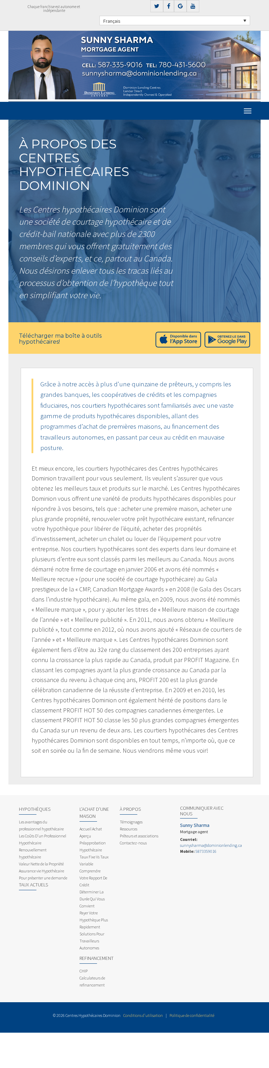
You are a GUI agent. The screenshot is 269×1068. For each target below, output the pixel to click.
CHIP (84, 971)
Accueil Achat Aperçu (91, 832)
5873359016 (205, 851)
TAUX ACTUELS (33, 884)
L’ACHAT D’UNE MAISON (94, 812)
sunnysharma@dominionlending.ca (211, 845)
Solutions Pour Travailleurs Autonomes (92, 940)
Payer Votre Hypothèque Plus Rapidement (94, 919)
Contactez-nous (133, 842)
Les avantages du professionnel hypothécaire (41, 825)
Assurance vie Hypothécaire (41, 870)
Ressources (128, 828)
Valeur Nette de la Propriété (41, 863)
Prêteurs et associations (139, 835)
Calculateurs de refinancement (92, 981)
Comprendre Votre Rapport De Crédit (93, 877)
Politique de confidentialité (192, 1015)
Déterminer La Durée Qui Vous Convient (92, 898)
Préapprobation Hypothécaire (93, 846)
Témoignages (131, 821)
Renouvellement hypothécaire (33, 853)
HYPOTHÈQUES (34, 809)
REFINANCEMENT (96, 958)
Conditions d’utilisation (143, 1015)
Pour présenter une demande (43, 877)
